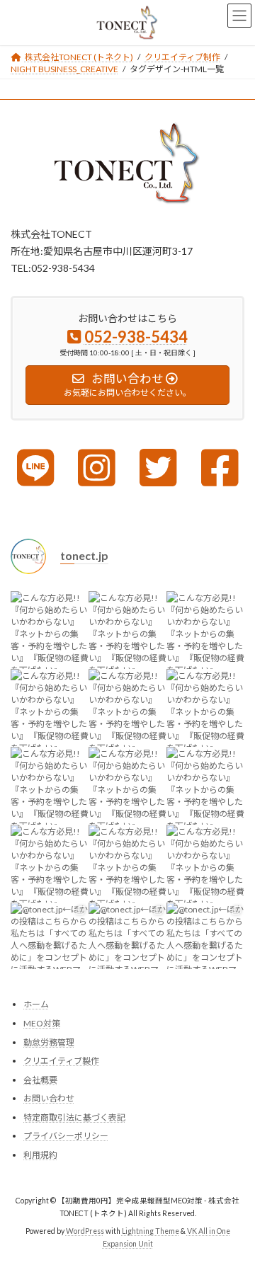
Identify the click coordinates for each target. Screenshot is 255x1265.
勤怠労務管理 (48, 1042)
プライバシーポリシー (65, 1136)
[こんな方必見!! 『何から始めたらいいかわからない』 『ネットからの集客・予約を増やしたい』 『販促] (50, 630)
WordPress (85, 1231)
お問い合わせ (48, 1098)
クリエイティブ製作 (61, 1060)
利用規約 (40, 1155)
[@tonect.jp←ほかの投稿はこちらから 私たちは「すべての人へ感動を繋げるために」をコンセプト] (50, 941)
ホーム (36, 1004)
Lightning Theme (150, 1231)
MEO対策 (41, 1023)
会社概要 (40, 1080)
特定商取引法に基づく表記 (74, 1117)
